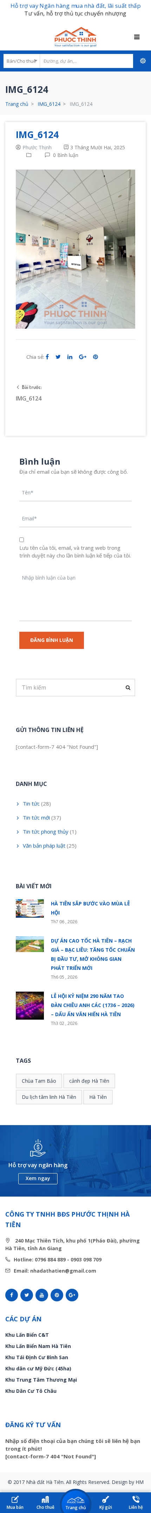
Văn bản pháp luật (44, 845)
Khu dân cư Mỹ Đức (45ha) (38, 1368)
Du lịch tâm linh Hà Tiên (49, 1097)
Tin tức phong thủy (45, 831)
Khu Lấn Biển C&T (27, 1334)
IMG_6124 (49, 104)
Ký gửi (105, 1507)
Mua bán (15, 1507)
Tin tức (31, 803)
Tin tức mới (36, 817)
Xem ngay (38, 1178)
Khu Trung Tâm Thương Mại (41, 1379)
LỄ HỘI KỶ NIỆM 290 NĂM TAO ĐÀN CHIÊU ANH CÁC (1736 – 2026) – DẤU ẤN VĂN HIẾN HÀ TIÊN (92, 1005)
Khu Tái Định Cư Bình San (36, 1357)
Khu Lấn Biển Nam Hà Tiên (38, 1346)
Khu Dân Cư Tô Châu (31, 1391)
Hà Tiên (98, 1097)
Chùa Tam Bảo (39, 1080)
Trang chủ (16, 104)
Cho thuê (45, 1507)
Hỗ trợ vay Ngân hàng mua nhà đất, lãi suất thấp (75, 5)
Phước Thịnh (37, 147)
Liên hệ (136, 1507)
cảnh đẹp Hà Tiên (89, 1080)
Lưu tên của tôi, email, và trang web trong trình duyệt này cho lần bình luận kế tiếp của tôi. (75, 551)
